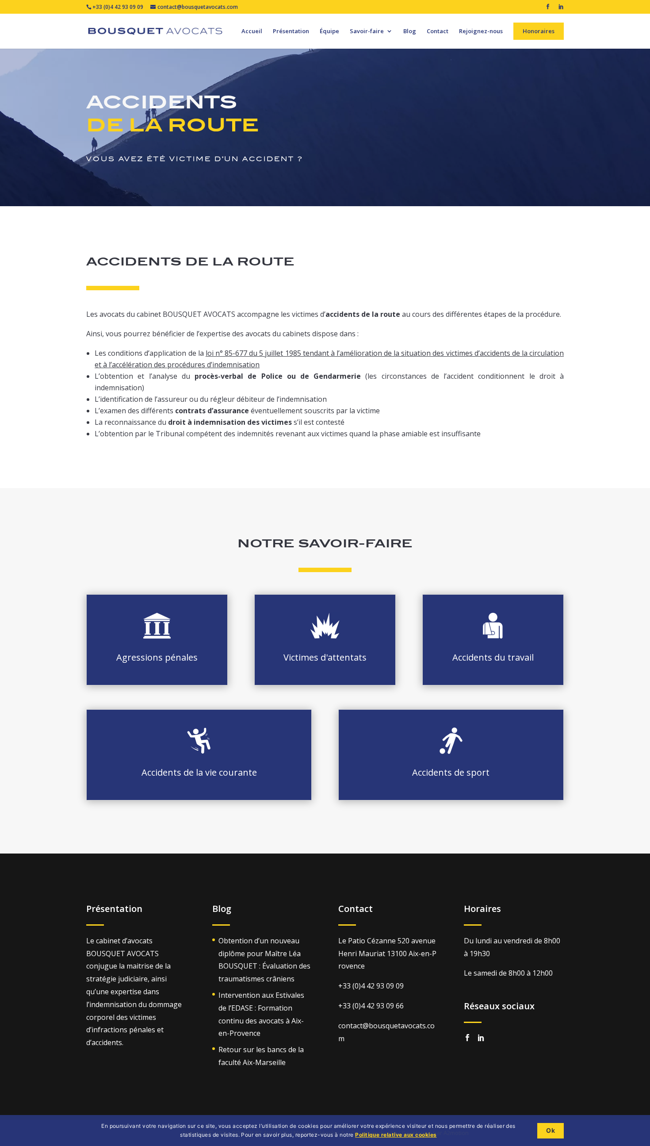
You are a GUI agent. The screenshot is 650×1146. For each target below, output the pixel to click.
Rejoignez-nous (481, 31)
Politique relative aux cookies (395, 1134)
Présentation (291, 31)
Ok (550, 1130)
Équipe (329, 31)
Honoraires (538, 31)
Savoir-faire (367, 31)
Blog (409, 31)
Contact (437, 31)
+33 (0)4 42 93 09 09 (117, 7)
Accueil (251, 31)
